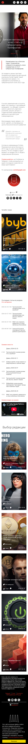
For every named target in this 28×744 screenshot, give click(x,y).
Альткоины (8, 544)
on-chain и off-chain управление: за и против (14, 619)
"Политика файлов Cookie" (15, 737)
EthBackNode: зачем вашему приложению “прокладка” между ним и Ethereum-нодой (16, 385)
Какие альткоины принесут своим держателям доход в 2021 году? (12, 537)
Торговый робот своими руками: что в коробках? (11, 279)
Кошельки (8, 503)
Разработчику (9, 285)
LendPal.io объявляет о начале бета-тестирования (13, 457)
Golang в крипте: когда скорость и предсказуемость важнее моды (16, 362)
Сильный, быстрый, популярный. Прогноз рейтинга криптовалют (19, 330)
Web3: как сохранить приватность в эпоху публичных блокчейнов (19, 323)
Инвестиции (8, 465)
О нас (13, 693)
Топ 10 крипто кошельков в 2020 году (12, 498)
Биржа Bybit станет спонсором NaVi (13, 239)
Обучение (8, 287)
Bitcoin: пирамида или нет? (12, 660)
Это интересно (18, 195)
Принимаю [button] (14, 741)
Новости (7, 463)
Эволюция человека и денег (13, 580)
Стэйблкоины (15, 463)
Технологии (17, 285)
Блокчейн (8, 625)
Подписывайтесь (7, 159)
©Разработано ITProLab (14, 695)
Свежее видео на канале (10, 400)
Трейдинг (21, 463)
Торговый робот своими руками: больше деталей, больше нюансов (15, 373)
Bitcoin (7, 665)
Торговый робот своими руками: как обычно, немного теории (18, 316)
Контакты (20, 693)
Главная (7, 693)
